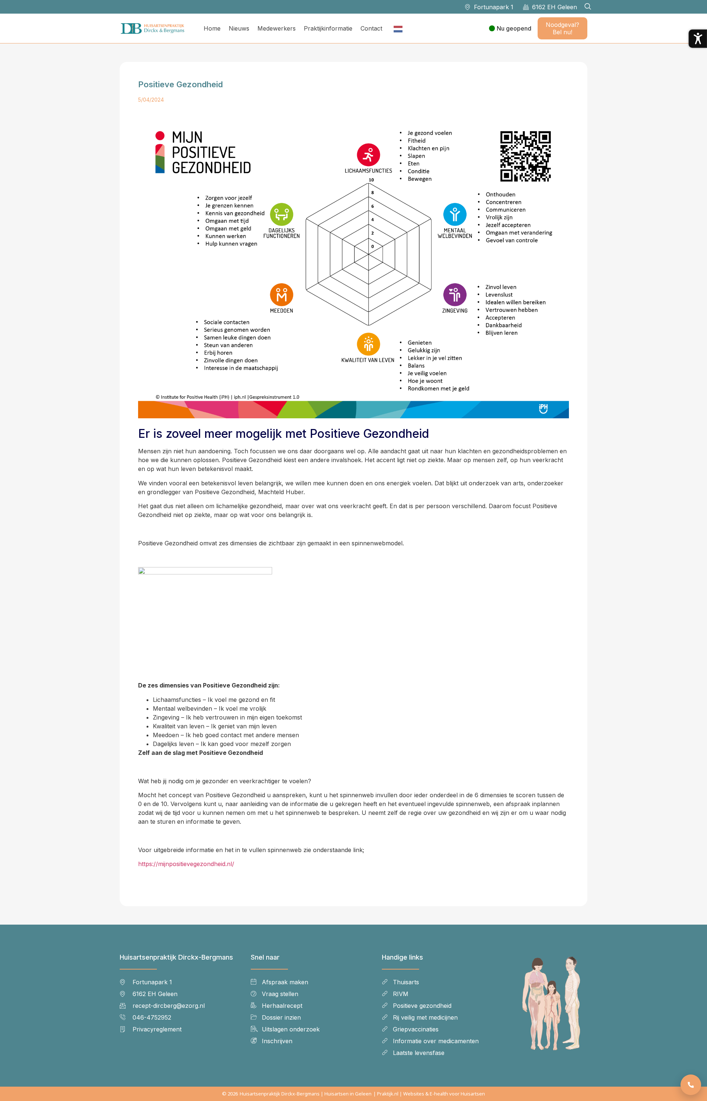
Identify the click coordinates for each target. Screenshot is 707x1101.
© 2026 (230, 1093)
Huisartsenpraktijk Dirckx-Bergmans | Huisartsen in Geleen (306, 1093)
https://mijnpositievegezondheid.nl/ (186, 864)
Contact (371, 28)
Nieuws (239, 28)
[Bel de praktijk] (690, 1084)
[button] (587, 7)
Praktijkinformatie (328, 28)
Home (212, 28)
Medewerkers (276, 28)
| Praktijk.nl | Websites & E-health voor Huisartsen (429, 1093)
